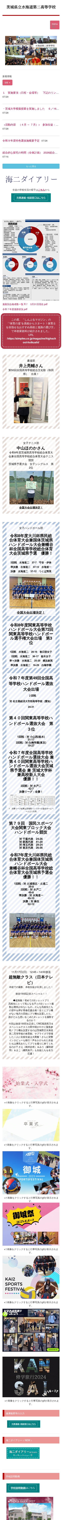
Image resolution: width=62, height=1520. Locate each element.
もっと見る (31, 166)
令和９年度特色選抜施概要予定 (21, 140)
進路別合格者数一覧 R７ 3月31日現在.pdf (24, 304)
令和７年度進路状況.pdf (14, 309)
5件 (7, 82)
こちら (41, 190)
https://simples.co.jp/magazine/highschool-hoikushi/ (31, 340)
